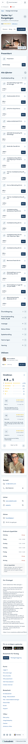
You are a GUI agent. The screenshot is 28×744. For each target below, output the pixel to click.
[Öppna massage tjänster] (25, 323)
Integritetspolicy (7, 720)
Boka (23, 89)
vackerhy (8, 505)
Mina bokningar (7, 673)
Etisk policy (6, 717)
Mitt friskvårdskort (8, 681)
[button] (14, 61)
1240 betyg (14, 23)
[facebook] (10, 735)
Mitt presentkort (7, 678)
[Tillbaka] (3, 2)
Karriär (5, 705)
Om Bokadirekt (7, 693)
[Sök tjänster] (25, 72)
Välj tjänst (22, 364)
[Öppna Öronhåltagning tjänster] (25, 311)
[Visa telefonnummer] (23, 488)
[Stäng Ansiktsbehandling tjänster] (25, 78)
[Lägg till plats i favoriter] (25, 16)
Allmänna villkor (7, 726)
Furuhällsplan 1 (10, 518)
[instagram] (4, 735)
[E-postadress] (15, 483)
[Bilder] (14, 463)
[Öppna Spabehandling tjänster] (25, 334)
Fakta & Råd (6, 702)
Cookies (5, 723)
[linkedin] (7, 735)
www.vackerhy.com (11, 501)
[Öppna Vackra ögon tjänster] (25, 339)
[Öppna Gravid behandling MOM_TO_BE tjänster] (25, 317)
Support (5, 708)
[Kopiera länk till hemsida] (23, 501)
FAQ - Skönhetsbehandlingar (11, 699)
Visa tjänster (21, 29)
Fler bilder (21, 47)
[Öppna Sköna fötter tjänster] (25, 329)
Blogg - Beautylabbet (9, 696)
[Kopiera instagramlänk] (23, 505)
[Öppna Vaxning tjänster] (25, 345)
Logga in (5, 670)
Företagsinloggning (16, 657)
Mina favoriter (7, 676)
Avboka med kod (7, 684)
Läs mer (6, 657)
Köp (24, 64)
